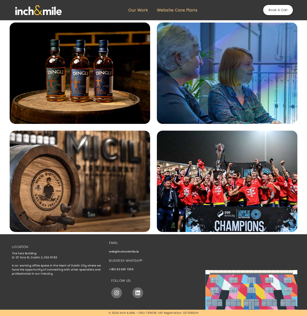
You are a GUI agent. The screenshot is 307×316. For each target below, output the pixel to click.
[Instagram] (116, 292)
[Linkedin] (137, 292)
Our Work (138, 10)
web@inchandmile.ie (124, 251)
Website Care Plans (177, 10)
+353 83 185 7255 (121, 269)
